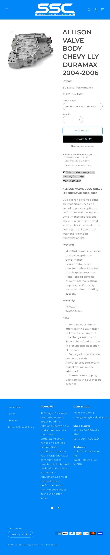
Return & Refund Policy (21, 427)
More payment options (82, 146)
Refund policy (52, 545)
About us (13, 420)
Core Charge (69, 100)
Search (11, 413)
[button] (6, 9)
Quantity (67, 114)
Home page (15, 407)
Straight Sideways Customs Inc (29, 545)
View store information (78, 165)
